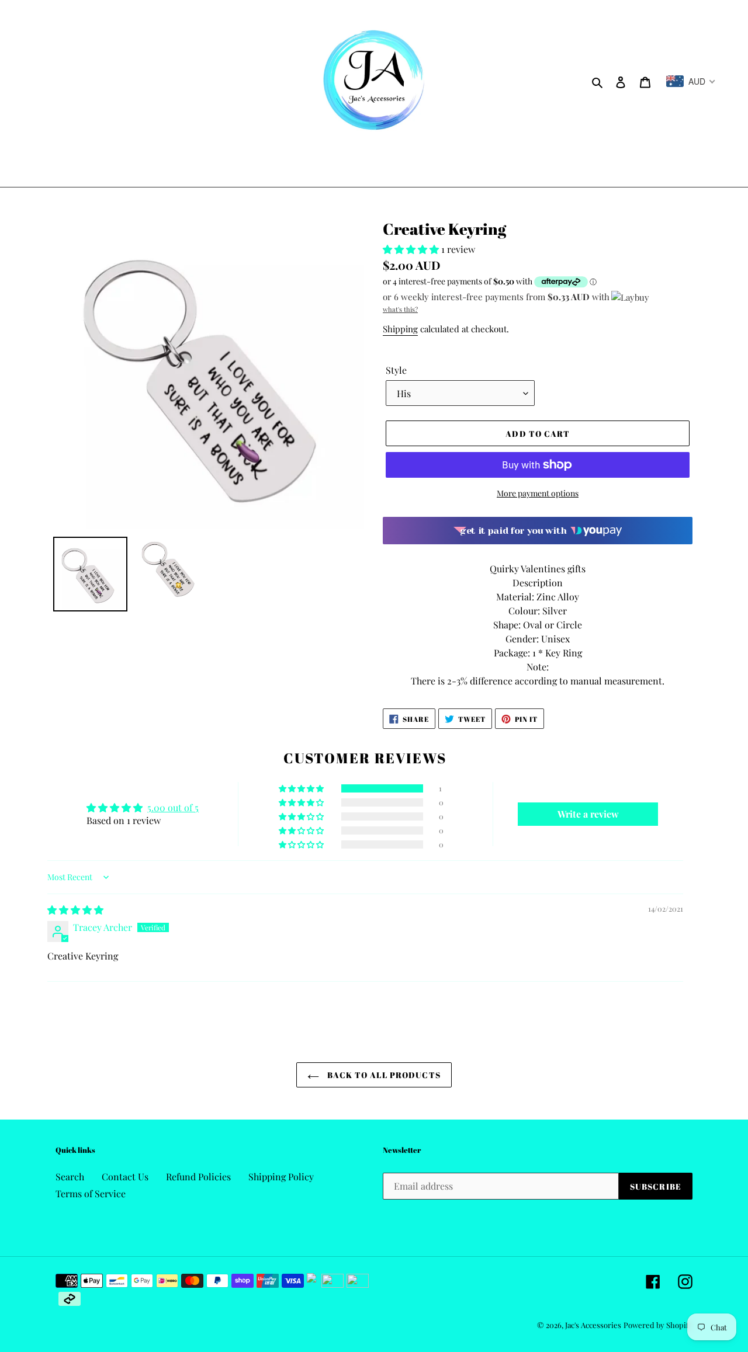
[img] (75, 909)
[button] (412, 249)
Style (396, 370)
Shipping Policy (281, 1176)
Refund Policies (198, 1176)
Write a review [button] (588, 814)
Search (70, 1176)
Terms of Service (91, 1193)
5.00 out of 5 (173, 807)
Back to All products (383, 1074)
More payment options (538, 493)
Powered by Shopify (658, 1325)
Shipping (400, 329)
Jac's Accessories (593, 1325)
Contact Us (125, 1176)
